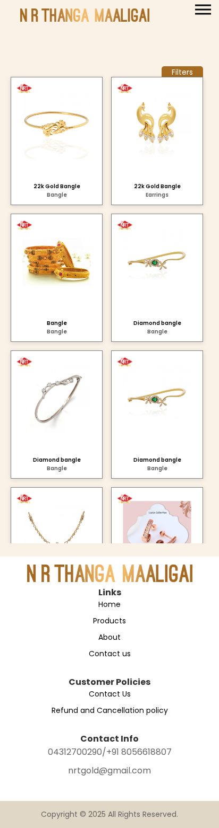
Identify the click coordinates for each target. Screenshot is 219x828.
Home (109, 604)
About (109, 637)
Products (109, 620)
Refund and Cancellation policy (110, 710)
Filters (182, 72)
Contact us (110, 653)
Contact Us (110, 694)
